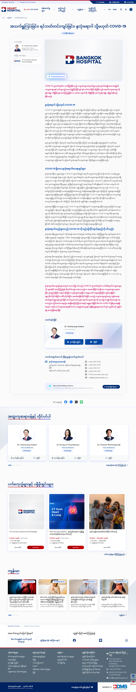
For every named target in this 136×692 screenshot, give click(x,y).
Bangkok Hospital (14, 626)
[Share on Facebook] (65, 402)
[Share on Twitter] (76, 402)
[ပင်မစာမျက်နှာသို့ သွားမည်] (11, 9)
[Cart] (120, 9)
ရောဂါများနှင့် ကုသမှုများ (65, 656)
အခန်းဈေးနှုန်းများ (39, 656)
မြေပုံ (34, 660)
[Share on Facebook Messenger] (71, 402)
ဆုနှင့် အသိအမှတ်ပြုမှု (89, 663)
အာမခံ (35, 666)
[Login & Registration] (125, 9)
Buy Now (35, 547)
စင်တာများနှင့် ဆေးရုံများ (16, 656)
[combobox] (49, 2)
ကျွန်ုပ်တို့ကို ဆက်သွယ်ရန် (90, 672)
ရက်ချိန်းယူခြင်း (13, 663)
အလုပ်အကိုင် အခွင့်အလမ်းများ (92, 666)
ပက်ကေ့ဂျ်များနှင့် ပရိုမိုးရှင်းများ (17, 667)
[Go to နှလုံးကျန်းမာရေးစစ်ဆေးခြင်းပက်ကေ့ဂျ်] (107, 511)
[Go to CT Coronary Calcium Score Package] (27, 511)
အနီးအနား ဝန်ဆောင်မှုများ (41, 669)
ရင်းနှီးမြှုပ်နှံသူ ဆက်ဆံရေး (91, 669)
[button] (112, 9)
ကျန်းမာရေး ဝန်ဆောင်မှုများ (17, 672)
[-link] (74, 640)
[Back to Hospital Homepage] (3, 17)
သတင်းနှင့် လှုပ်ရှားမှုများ (90, 660)
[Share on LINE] (81, 402)
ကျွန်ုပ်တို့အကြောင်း (88, 656)
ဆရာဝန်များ (12, 660)
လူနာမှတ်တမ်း (62, 660)
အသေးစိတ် (17, 547)
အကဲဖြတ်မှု (61, 663)
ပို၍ (34, 672)
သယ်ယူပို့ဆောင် (38, 663)
